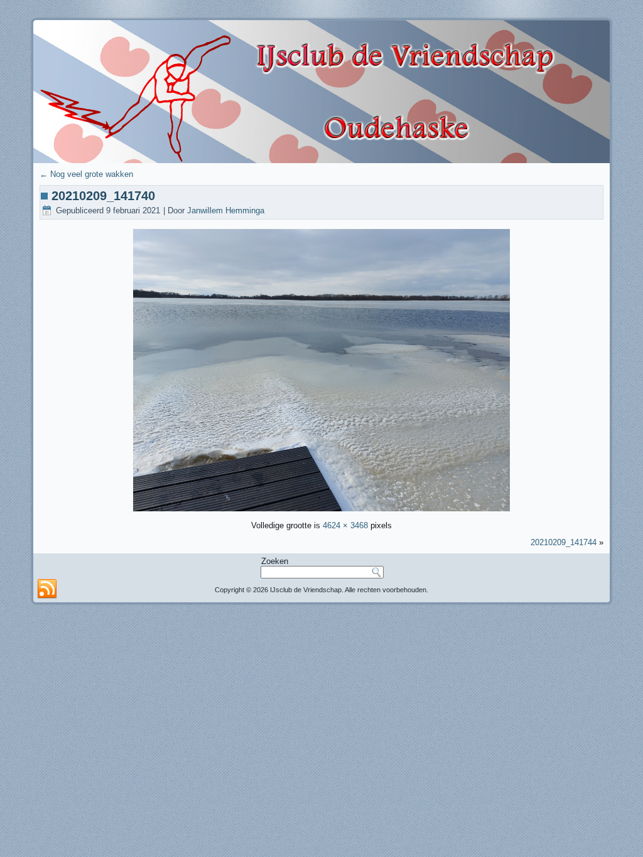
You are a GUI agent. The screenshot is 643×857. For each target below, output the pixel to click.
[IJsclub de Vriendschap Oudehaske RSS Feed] (47, 589)
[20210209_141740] (321, 510)
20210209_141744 (564, 542)
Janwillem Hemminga (225, 210)
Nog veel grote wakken (86, 174)
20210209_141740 (103, 196)
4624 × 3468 (345, 525)
